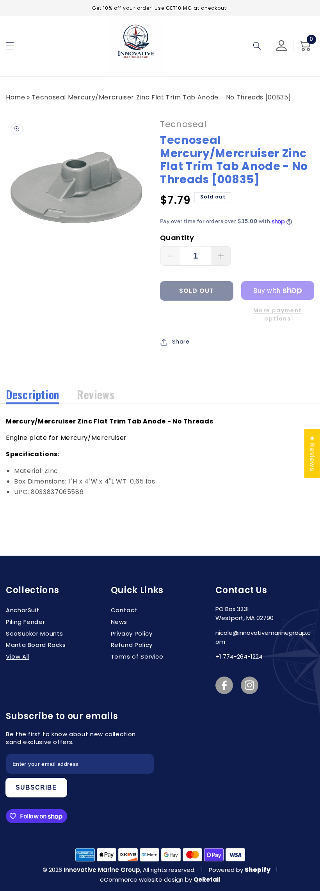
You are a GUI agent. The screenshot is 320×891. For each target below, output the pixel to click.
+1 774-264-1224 (239, 656)
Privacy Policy (132, 633)
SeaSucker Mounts (34, 633)
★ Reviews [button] (312, 453)
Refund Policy (132, 645)
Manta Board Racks (36, 645)
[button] (10, 46)
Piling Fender (25, 622)
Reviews (95, 394)
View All (17, 656)
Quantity (177, 238)
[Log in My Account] (281, 45)
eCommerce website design (142, 879)
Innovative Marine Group (102, 870)
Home (15, 97)
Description (32, 394)
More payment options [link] (277, 314)
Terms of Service (137, 656)
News (119, 622)
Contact (124, 610)
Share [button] (181, 341)
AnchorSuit (22, 610)
